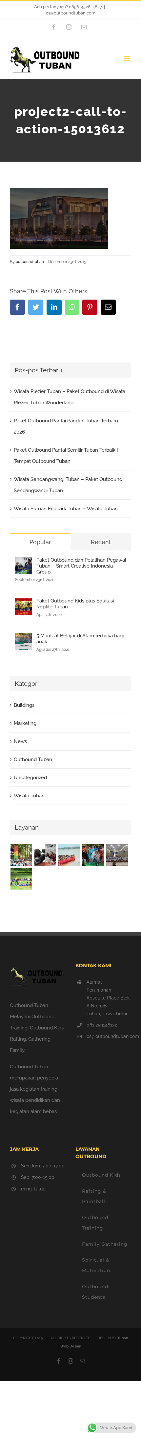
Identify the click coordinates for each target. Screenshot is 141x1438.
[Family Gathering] (93, 855)
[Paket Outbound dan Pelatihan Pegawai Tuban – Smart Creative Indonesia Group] (23, 563)
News (20, 741)
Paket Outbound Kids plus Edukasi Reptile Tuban (75, 604)
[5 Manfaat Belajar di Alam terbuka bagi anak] (23, 638)
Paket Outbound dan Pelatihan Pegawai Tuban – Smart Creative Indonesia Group (81, 566)
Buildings (24, 705)
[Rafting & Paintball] (45, 855)
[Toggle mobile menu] (127, 58)
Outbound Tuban (33, 759)
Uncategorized (30, 778)
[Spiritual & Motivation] (117, 855)
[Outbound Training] (69, 855)
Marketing (25, 723)
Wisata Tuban (29, 796)
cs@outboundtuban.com (70, 13)
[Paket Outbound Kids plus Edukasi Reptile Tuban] (23, 603)
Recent (101, 542)
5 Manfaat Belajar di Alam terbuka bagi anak (80, 639)
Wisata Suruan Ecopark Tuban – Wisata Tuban (66, 509)
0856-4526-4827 (85, 6)
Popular (40, 542)
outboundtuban (30, 261)
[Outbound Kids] (21, 855)
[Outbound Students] (21, 879)
